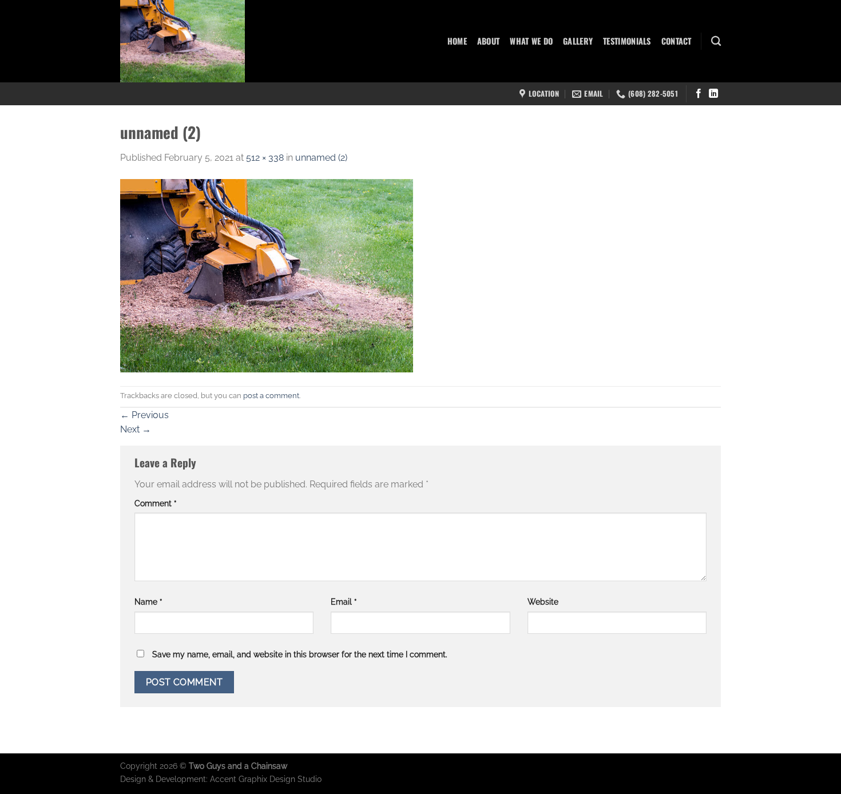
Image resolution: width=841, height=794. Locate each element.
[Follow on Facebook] (698, 94)
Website (542, 601)
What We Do (531, 41)
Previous (144, 415)
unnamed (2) (321, 157)
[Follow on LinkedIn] (713, 94)
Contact (676, 41)
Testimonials (626, 41)
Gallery (578, 41)
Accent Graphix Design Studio (266, 779)
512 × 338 (265, 157)
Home (457, 41)
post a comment (271, 395)
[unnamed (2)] (266, 274)
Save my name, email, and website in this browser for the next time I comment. (299, 654)
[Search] (716, 41)
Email (344, 601)
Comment (155, 503)
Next (135, 429)
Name (148, 601)
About (488, 41)
